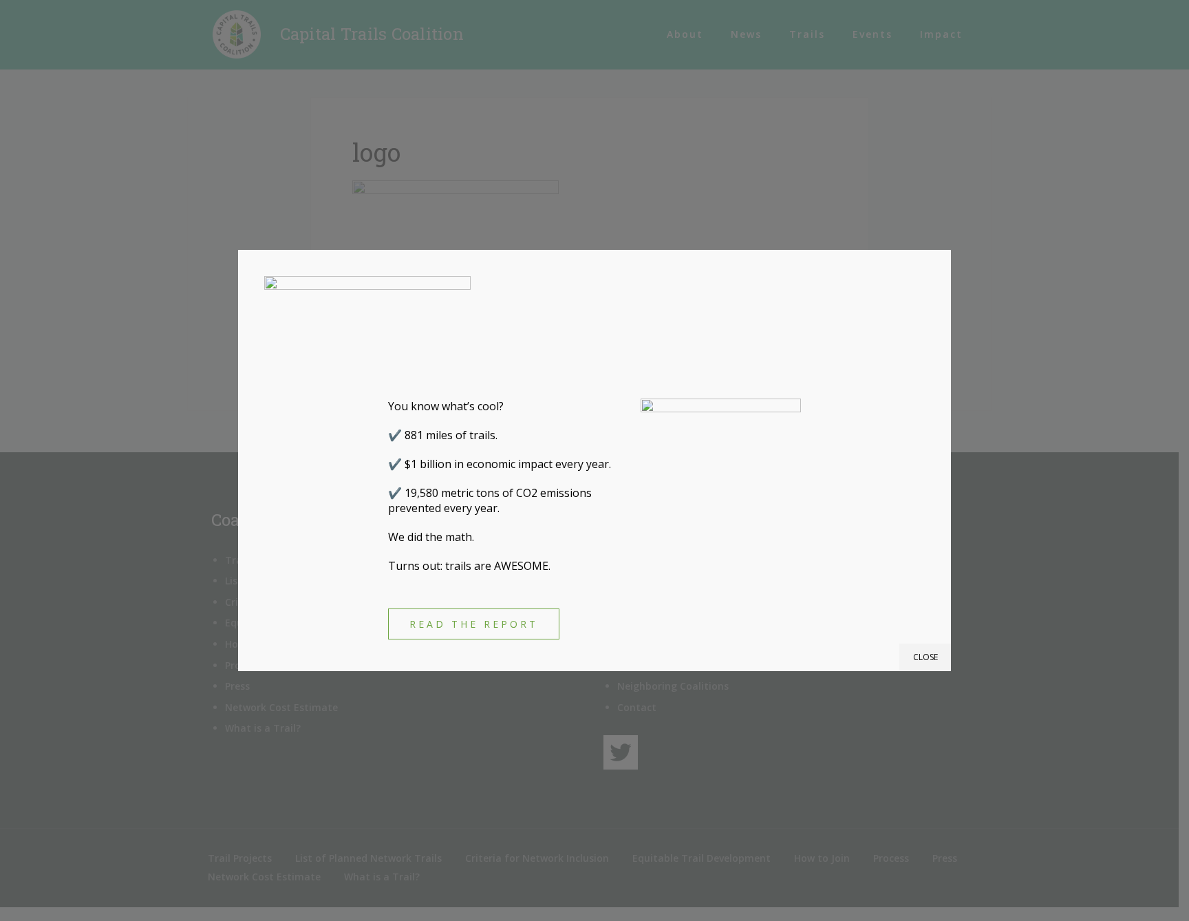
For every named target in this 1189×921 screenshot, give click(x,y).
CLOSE (925, 657)
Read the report (473, 624)
